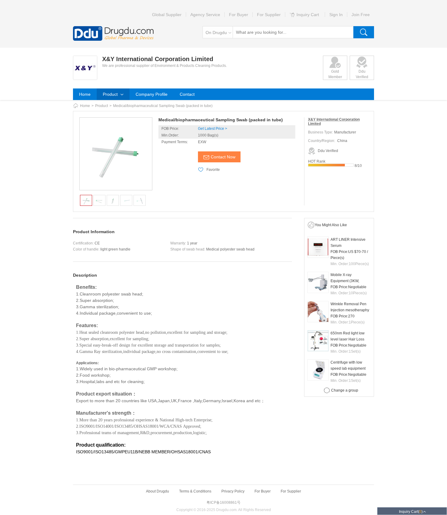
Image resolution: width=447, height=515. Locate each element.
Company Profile (152, 94)
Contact (187, 94)
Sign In (336, 14)
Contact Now (223, 156)
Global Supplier (167, 14)
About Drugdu (157, 491)
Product (111, 94)
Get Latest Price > (212, 128)
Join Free (361, 14)
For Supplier (269, 14)
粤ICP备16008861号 (223, 502)
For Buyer (238, 14)
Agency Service (205, 14)
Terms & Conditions (195, 491)
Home (85, 94)
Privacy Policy (232, 491)
